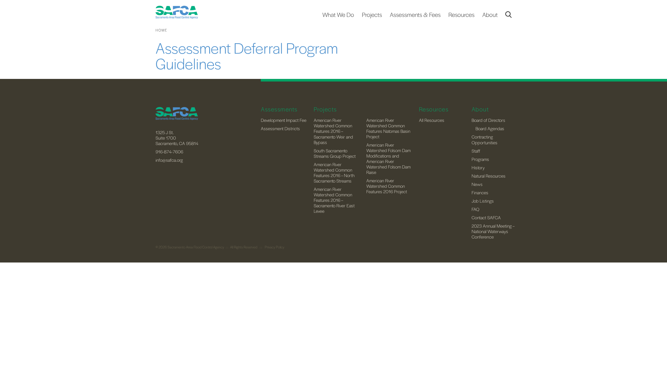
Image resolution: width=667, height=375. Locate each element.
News (477, 184)
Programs (480, 159)
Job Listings (483, 201)
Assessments (279, 109)
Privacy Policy (274, 247)
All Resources (431, 120)
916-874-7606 (169, 151)
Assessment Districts (280, 128)
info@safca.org (169, 160)
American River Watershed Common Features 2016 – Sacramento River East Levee (334, 200)
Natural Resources (488, 176)
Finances (480, 192)
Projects (372, 14)
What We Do (338, 14)
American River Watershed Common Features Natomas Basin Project (388, 128)
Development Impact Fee (283, 120)
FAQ (475, 209)
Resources (461, 14)
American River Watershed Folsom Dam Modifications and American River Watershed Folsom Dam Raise (388, 158)
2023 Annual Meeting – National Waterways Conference (493, 231)
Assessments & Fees (415, 14)
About (490, 14)
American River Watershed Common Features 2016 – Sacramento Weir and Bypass (333, 131)
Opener (508, 14)
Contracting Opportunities (484, 139)
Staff (476, 151)
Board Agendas (489, 128)
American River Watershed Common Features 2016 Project (386, 186)
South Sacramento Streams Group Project (335, 153)
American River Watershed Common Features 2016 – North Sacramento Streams (334, 172)
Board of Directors (488, 120)
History (478, 167)
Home (162, 30)
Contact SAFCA (486, 217)
